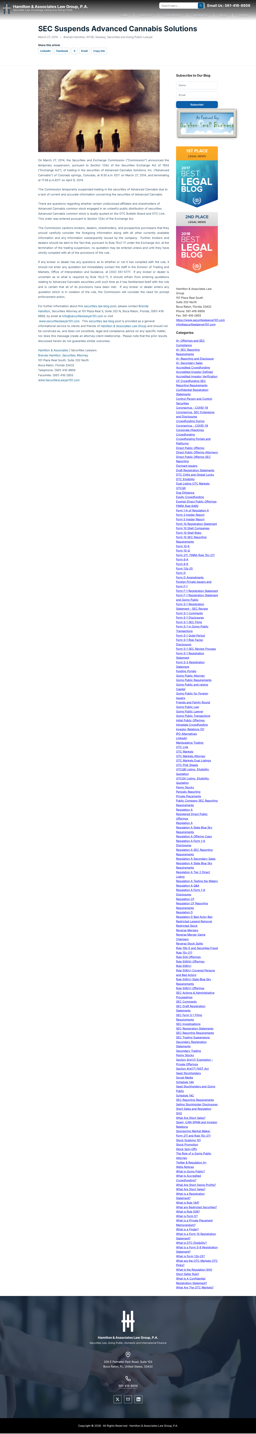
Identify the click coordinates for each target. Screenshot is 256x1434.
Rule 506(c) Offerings (190, 988)
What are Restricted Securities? (196, 1207)
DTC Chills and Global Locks (195, 474)
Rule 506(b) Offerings (190, 961)
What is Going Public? (190, 1171)
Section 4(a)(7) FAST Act (192, 1068)
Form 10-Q (183, 550)
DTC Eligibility (185, 479)
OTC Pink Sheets (187, 765)
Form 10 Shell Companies (192, 528)
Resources (200, 15)
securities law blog (96, 306)
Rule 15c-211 (184, 952)
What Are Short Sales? (190, 1118)
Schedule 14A (185, 1082)
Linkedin (181, 738)
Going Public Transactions (193, 716)
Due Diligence (185, 492)
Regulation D (184, 912)
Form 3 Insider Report (190, 515)
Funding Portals (186, 671)
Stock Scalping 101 (188, 1140)
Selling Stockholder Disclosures (197, 1104)
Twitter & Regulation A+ (191, 1162)
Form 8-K (182, 564)
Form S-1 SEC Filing (189, 622)
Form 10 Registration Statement (196, 524)
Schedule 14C (185, 1095)
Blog (223, 15)
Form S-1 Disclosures (190, 617)
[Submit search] (201, 6)
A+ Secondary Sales (189, 363)
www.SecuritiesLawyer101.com (59, 380)
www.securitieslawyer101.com (59, 321)
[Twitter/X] (118, 1399)
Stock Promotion (187, 1144)
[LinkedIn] (138, 1399)
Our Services (173, 15)
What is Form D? (187, 1216)
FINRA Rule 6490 (187, 506)
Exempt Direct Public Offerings (196, 501)
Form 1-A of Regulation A (192, 510)
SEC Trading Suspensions (193, 1037)
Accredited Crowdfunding (193, 367)
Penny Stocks (185, 787)
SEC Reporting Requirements (195, 1033)
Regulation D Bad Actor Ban (194, 917)
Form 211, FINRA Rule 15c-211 (195, 555)
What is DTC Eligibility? (191, 1242)
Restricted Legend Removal (194, 921)
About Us (146, 15)
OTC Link (182, 747)
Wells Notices (185, 1167)
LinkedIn (45, 50)
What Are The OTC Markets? (195, 1287)
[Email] (128, 1399)
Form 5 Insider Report (190, 519)
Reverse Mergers (187, 930)
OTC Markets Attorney (190, 756)
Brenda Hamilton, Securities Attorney (63, 355)
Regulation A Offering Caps (194, 836)
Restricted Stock (186, 925)
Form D (181, 573)
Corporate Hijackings (190, 430)
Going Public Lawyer (189, 711)
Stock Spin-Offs (186, 1149)
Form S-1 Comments (189, 613)
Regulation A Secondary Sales (195, 858)
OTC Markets (184, 751)
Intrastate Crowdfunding (192, 724)
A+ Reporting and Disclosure (195, 358)
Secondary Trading (188, 1051)
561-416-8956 (237, 5)
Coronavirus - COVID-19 (192, 407)
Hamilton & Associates (53, 350)
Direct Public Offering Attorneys (197, 452)
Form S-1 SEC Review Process (196, 649)
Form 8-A (182, 559)
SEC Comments (186, 1001)
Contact (244, 15)
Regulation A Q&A (187, 885)
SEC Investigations (188, 1024)
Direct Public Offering (190, 448)
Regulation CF (185, 899)
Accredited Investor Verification (196, 376)
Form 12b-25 (184, 568)
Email (84, 50)
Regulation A (184, 809)
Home (124, 15)
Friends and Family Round (193, 702)
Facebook (62, 50)
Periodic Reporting (188, 791)
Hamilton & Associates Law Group (123, 326)
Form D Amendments (190, 577)
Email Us (215, 5)
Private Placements (188, 796)
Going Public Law (187, 707)
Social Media (184, 1077)
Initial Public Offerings (190, 720)
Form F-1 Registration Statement (197, 591)
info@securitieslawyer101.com (82, 316)
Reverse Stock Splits (189, 943)
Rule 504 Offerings (188, 957)
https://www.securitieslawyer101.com (200, 320)
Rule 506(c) (183, 966)
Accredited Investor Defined (194, 372)
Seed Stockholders (188, 1073)
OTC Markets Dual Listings (193, 760)
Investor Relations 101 (190, 729)
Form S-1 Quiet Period (190, 635)
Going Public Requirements (193, 680)
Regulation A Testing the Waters (197, 881)
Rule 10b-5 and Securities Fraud (197, 948)
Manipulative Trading (189, 742)
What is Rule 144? (187, 1202)
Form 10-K (183, 546)
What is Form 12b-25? (190, 1256)
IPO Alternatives (186, 733)
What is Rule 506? (188, 1211)
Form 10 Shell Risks (188, 532)
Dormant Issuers (186, 465)
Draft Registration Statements (195, 470)
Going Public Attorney (190, 675)
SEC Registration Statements (194, 1028)
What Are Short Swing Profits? (196, 1185)
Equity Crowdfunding (190, 497)
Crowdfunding (185, 434)
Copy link (99, 50)
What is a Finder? (187, 1229)
